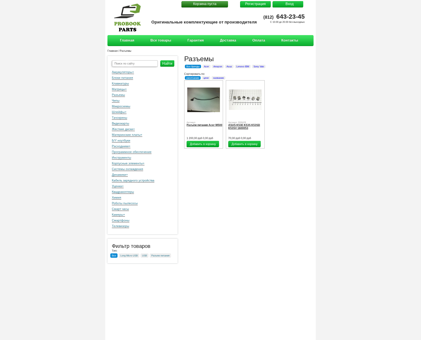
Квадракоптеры (123, 191)
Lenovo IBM (242, 66)
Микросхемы (121, 106)
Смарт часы (120, 209)
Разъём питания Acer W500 (204, 125)
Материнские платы (126, 134)
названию (218, 78)
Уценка (117, 186)
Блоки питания (122, 77)
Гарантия (195, 40)
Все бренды (193, 66)
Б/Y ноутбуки (121, 140)
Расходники (120, 146)
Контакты (289, 40)
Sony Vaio (258, 66)
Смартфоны (120, 220)
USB (144, 255)
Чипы (116, 100)
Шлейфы (118, 112)
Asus (229, 66)
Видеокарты (120, 123)
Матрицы (118, 89)
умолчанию (192, 78)
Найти (167, 63)
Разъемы (118, 95)
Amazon (217, 66)
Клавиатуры (120, 83)
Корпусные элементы (127, 163)
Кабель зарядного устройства (133, 180)
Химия (116, 197)
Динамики (119, 174)
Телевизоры (120, 226)
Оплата (258, 40)
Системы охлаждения (127, 169)
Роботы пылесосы (125, 203)
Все (114, 255)
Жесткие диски (122, 129)
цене (206, 78)
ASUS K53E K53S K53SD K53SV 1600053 (244, 126)
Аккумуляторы (122, 72)
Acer (206, 66)
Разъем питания (160, 255)
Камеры (117, 214)
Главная (127, 40)
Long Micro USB (129, 255)
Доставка (228, 40)
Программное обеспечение (132, 152)
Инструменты (121, 157)
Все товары (160, 40)
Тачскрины (119, 117)
